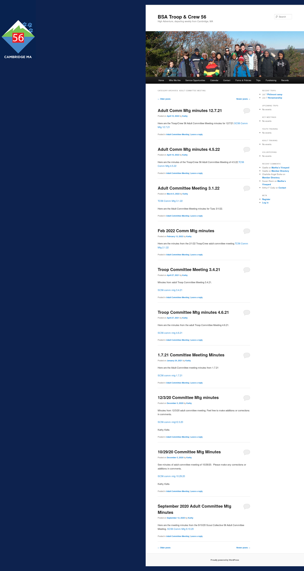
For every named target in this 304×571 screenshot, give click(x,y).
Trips (258, 80)
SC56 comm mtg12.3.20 (170, 422)
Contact (226, 80)
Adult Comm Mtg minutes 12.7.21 (190, 110)
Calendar (214, 80)
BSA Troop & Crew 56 (182, 16)
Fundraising (271, 80)
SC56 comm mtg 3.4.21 (170, 290)
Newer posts (243, 98)
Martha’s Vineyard (280, 167)
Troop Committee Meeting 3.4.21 (189, 269)
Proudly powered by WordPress (225, 559)
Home (161, 80)
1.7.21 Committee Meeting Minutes (191, 355)
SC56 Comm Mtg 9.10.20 (180, 528)
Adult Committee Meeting (177, 134)
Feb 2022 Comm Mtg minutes (186, 230)
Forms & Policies (243, 80)
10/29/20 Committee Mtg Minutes (189, 452)
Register (266, 199)
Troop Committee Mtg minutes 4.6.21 (193, 312)
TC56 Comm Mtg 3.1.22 (170, 200)
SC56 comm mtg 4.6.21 (170, 332)
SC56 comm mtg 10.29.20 (171, 476)
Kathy (185, 116)
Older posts (164, 98)
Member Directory (280, 170)
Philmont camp (274, 94)
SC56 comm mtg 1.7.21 (170, 375)
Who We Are (174, 80)
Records (285, 80)
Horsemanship (275, 97)
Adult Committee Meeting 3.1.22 (188, 188)
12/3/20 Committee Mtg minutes (188, 397)
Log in (265, 202)
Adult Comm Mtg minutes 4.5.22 (189, 149)
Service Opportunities (195, 80)
